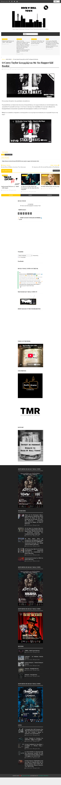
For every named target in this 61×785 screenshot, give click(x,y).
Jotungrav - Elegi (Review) (31, 674)
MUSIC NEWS (4, 39)
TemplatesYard (26, 775)
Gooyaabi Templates (43, 775)
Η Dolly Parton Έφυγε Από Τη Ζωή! (50, 186)
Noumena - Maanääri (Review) (32, 668)
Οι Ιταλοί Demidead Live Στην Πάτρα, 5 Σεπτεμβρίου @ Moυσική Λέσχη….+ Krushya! (34, 746)
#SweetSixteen (30, 284)
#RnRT (39, 282)
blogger (11, 195)
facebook (49, 195)
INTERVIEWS (19, 39)
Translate (23, 257)
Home (3, 59)
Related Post (6, 171)
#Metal (37, 284)
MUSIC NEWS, (20, 69)
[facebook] (9, 1)
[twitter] (14, 1)
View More (57, 170)
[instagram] (12, 1)
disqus (30, 195)
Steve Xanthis (5, 152)
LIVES (47, 39)
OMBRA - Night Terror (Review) (32, 650)
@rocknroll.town (22, 274)
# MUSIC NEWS (8, 154)
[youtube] (17, 1)
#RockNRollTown (23, 284)
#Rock (34, 284)
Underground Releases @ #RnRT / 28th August (8, 41)
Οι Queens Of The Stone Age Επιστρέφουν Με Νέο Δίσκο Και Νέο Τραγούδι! (37, 42)
